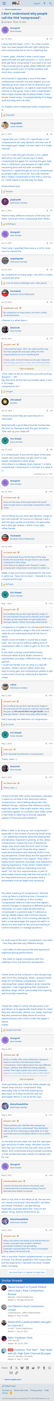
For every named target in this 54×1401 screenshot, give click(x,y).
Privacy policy (36, 1390)
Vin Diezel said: (9, 497)
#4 (51, 243)
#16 (50, 1049)
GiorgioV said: (9, 344)
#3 (51, 210)
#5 (51, 269)
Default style (10, 1386)
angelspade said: (10, 308)
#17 (50, 1115)
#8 (51, 410)
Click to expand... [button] (27, 368)
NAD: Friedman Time (20, 1337)
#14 (50, 743)
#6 (51, 302)
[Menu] (4, 3)
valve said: (8, 749)
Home (5, 1393)
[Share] (47, 39)
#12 (50, 603)
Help (47, 1390)
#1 (51, 39)
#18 (50, 1175)
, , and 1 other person (26, 283)
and (13, 1030)
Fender (5, 97)
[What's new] (44, 3)
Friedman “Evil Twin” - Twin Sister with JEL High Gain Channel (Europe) (30, 1351)
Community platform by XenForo (26, 1398)
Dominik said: (9, 1055)
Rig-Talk (16, 1340)
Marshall (39, 627)
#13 (50, 695)
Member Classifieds (24, 1356)
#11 (50, 546)
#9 (51, 449)
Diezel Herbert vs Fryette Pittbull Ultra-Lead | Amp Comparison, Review (27, 1290)
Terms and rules (21, 1390)
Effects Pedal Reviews (31, 1312)
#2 (51, 134)
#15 (50, 777)
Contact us (7, 1390)
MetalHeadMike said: (12, 1181)
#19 (50, 1230)
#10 (50, 491)
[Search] (50, 3)
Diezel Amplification (24, 1297)
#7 (51, 338)
